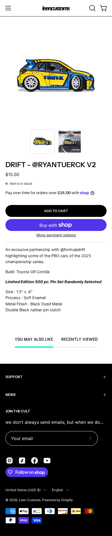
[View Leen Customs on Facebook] (34, 460)
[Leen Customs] (56, 8)
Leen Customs (30, 500)
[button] (92, 8)
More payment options (56, 235)
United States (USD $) (23, 490)
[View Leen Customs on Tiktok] (22, 460)
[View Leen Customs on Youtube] (47, 460)
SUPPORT (14, 377)
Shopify (67, 500)
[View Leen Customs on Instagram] (9, 460)
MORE (10, 395)
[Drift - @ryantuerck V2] (42, 141)
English (57, 490)
